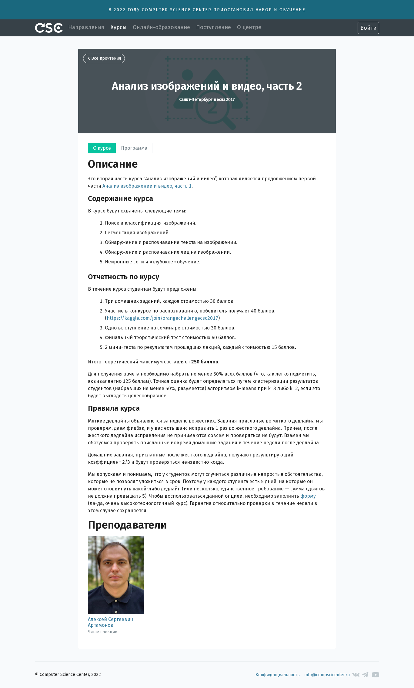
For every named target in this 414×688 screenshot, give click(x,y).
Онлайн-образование (161, 27)
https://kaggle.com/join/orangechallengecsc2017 (162, 318)
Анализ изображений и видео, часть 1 (147, 186)
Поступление (213, 27)
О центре (249, 27)
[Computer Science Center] (48, 28)
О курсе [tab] (102, 148)
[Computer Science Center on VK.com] (356, 674)
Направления (86, 27)
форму (308, 496)
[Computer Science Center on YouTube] (375, 674)
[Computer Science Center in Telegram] (365, 674)
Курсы (118, 27)
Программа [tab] (134, 148)
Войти (368, 28)
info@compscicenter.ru (327, 674)
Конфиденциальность (277, 674)
